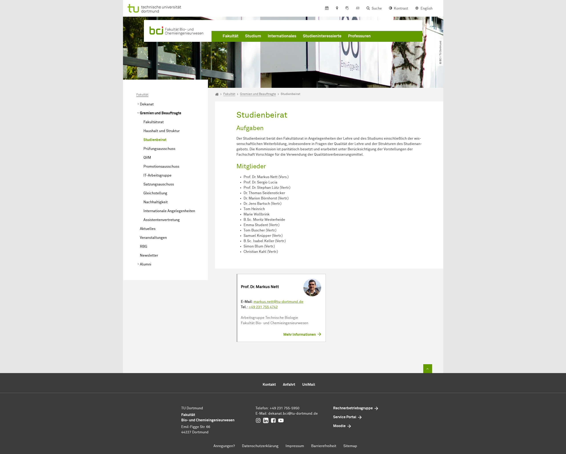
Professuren (359, 36)
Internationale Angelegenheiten (169, 211)
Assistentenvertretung (161, 220)
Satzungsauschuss (158, 184)
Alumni (145, 264)
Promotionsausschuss (161, 166)
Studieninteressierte (322, 36)
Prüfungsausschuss (159, 149)
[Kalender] (327, 8)
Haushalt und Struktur (161, 131)
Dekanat (147, 104)
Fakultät (230, 36)
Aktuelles (147, 229)
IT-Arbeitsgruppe (157, 175)
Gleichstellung (155, 193)
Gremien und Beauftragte (160, 113)
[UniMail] (357, 8)
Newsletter (149, 255)
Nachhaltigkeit (155, 202)
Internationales (282, 36)
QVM (147, 157)
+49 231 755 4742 (263, 307)
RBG (143, 246)
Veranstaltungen (153, 237)
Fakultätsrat (153, 122)
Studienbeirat (154, 140)
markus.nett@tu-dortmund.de (278, 301)
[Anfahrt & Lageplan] (337, 8)
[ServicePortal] (347, 8)
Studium (253, 36)
